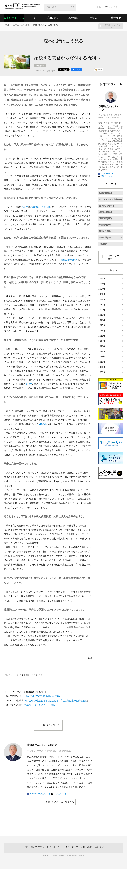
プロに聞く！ (53, 17)
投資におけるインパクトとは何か (40, 705)
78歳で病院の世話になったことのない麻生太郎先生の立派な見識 (55, 700)
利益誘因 (43, 424)
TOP (25, 847)
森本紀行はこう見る (14, 17)
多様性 (29, 384)
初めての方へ (37, 847)
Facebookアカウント (40, 793)
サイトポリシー (54, 847)
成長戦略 (40, 65)
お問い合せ (86, 847)
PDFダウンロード (50, 725)
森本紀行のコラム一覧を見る (60, 802)
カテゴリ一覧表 (113, 257)
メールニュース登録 (102, 7)
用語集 (93, 17)
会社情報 (99, 847)
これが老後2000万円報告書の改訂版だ (42, 696)
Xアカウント (61, 793)
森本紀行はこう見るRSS (112, 26)
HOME (6, 25)
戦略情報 (73, 17)
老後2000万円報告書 (40, 207)
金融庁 (24, 207)
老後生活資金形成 (69, 259)
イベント (34, 17)
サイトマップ (71, 847)
